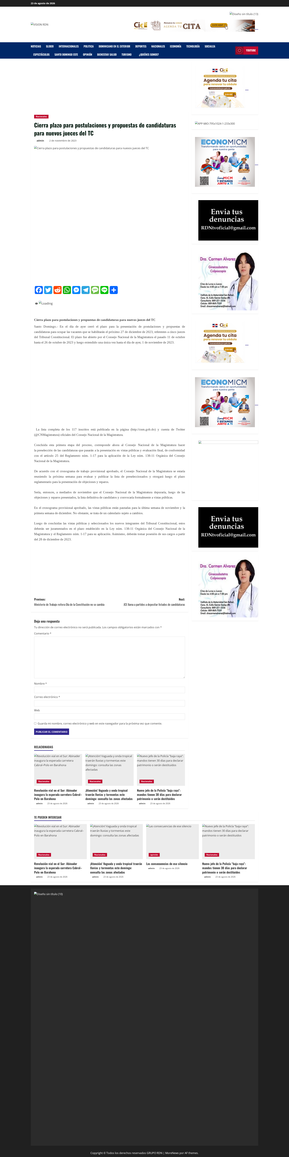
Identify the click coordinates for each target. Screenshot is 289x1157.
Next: (154, 602)
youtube (251, 50)
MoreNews (172, 1153)
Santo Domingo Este (66, 54)
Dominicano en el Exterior (114, 46)
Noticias (36, 46)
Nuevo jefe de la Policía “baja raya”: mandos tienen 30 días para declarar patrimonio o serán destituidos (159, 794)
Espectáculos (41, 54)
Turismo (126, 54)
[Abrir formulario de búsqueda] (232, 50)
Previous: (69, 602)
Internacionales (69, 46)
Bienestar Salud (107, 54)
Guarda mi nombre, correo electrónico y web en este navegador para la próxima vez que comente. (100, 723)
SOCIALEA (210, 46)
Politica (89, 46)
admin (40, 140)
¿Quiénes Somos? (149, 54)
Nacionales (158, 46)
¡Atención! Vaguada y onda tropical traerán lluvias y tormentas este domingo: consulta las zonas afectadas (109, 794)
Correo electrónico (47, 697)
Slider (50, 46)
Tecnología (193, 46)
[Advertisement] (109, 86)
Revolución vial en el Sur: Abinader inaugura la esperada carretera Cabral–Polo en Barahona (58, 794)
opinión (87, 54)
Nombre (40, 683)
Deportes (140, 46)
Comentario (42, 633)
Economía (175, 46)
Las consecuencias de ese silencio (166, 863)
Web (37, 710)
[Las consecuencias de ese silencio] (172, 841)
